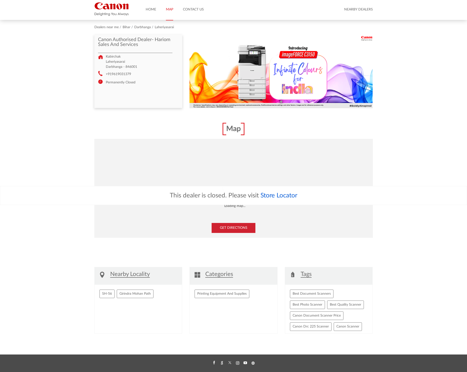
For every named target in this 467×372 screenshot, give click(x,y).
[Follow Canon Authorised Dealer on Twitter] (229, 363)
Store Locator (278, 195)
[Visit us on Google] (221, 363)
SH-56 (107, 293)
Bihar (126, 27)
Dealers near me (106, 27)
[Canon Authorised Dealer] (111, 9)
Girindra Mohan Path (135, 293)
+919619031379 (118, 74)
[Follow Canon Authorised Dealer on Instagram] (237, 363)
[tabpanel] (281, 71)
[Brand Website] (253, 363)
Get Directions (233, 228)
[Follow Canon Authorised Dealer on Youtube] (245, 363)
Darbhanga (142, 27)
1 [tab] (281, 101)
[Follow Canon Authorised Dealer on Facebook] (214, 363)
